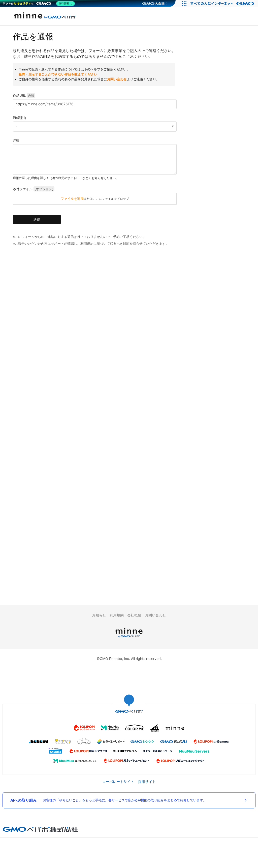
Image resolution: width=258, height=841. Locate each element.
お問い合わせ (117, 79)
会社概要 (134, 615)
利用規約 (117, 615)
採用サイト (147, 781)
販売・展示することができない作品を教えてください (58, 74)
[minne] (129, 638)
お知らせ (99, 615)
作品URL (23, 95)
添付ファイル (33, 189)
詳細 (16, 140)
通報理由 (19, 118)
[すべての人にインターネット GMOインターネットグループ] (223, 3)
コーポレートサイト (118, 781)
